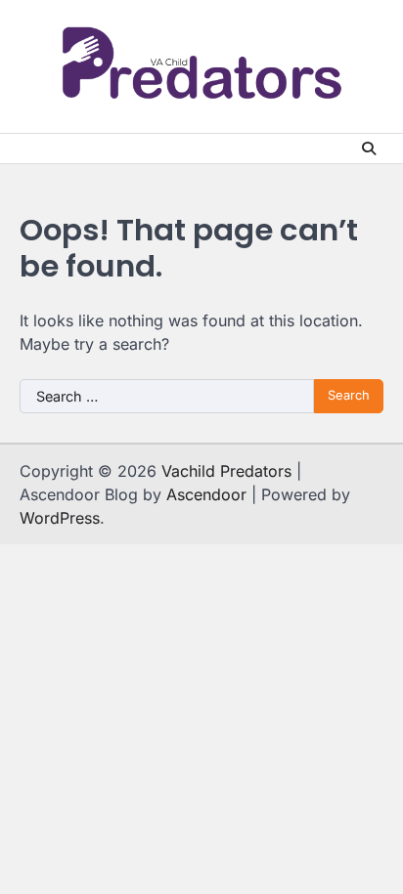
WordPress (60, 518)
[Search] (368, 148)
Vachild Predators (226, 471)
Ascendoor (206, 494)
